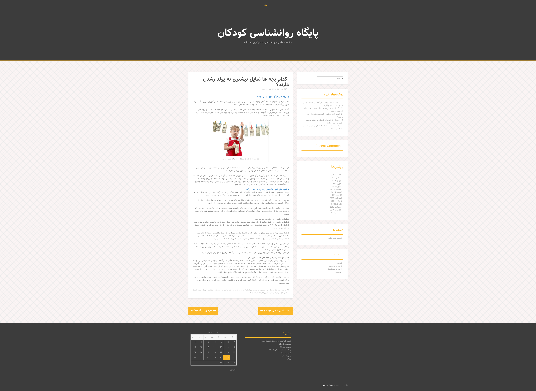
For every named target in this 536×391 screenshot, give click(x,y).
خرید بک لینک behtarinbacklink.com (275, 341)
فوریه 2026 (336, 183)
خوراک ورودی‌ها (334, 266)
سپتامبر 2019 (335, 207)
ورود (339, 263)
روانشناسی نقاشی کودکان (277, 311)
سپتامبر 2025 (335, 198)
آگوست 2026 (335, 174)
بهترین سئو (286, 355)
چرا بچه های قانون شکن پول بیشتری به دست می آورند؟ (266, 290)
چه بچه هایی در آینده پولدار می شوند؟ (230, 290)
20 (201, 352)
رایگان (288, 358)
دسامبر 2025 (335, 189)
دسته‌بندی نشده (334, 238)
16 (227, 352)
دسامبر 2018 (335, 213)
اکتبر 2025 (336, 195)
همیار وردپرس (327, 385)
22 (234, 357)
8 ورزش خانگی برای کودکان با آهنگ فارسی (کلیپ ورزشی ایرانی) (324, 121)
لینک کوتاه (254, 292)
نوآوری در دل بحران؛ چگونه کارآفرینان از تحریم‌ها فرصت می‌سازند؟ (322, 127)
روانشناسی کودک (208, 290)
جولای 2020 (336, 201)
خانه (265, 5)
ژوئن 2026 (336, 180)
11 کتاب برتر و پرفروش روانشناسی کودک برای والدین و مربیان (323, 110)
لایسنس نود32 (285, 344)
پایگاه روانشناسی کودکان (268, 33)
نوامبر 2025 (336, 192)
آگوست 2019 (335, 210)
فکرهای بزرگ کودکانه (202, 311)
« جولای (233, 369)
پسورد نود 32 (285, 347)
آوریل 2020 (336, 204)
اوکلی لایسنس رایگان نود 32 (280, 350)
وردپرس (338, 272)
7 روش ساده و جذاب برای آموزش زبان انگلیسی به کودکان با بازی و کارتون (323, 104)
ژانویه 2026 (336, 186)
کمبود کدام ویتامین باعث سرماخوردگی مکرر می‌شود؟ (324, 116)
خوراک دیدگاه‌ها (334, 269)
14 (195, 347)
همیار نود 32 (286, 352)
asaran (264, 89)
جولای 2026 (336, 177)
